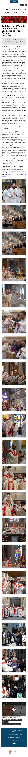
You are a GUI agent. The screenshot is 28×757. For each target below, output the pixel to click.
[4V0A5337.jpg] (14, 504)
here (15, 41)
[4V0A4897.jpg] (14, 321)
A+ (20, 5)
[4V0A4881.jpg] (14, 295)
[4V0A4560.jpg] (14, 243)
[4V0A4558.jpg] (14, 191)
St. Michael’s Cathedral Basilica (12, 724)
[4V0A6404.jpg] (14, 634)
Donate (14, 2)
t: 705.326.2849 (14, 735)
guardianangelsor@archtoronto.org (14, 737)
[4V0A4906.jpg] (14, 347)
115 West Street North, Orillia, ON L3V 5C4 (14, 734)
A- (23, 5)
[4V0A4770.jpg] (14, 269)
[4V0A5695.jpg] (14, 556)
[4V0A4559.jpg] (14, 217)
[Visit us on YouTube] (14, 743)
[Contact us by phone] (26, 2)
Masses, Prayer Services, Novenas (12, 719)
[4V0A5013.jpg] (14, 425)
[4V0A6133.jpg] (14, 608)
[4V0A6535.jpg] (14, 686)
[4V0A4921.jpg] (14, 399)
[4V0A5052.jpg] (14, 452)
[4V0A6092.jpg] (14, 582)
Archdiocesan (14, 717)
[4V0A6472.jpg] (14, 660)
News (5, 717)
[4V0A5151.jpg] (14, 478)
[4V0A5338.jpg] (14, 530)
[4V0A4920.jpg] (14, 373)
